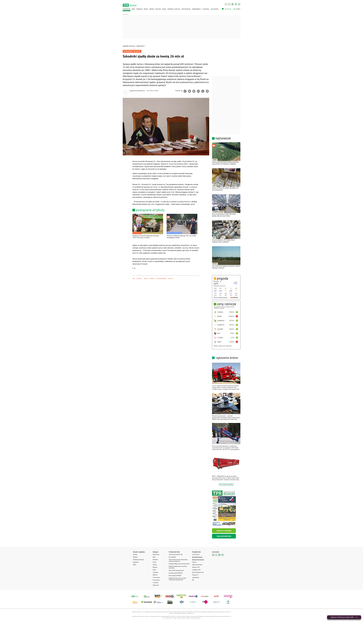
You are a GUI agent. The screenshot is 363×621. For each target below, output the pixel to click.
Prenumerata (196, 9)
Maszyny (158, 9)
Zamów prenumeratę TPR (175, 554)
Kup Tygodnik (172, 557)
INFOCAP (177, 9)
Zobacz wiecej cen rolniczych (223, 346)
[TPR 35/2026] (224, 508)
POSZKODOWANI (161, 278)
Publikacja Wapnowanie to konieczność (179, 564)
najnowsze (223, 138)
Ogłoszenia (214, 9)
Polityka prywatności (138, 559)
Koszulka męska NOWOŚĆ (176, 573)
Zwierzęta (170, 9)
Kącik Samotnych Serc (198, 572)
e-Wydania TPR (196, 570)
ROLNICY (139, 278)
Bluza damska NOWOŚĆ (175, 575)
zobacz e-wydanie (223, 530)
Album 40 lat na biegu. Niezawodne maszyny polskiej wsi (178, 560)
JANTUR (170, 278)
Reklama (135, 557)
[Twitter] (236, 4)
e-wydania (205, 9)
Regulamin (136, 562)
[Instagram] (229, 4)
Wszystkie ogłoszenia (226, 484)
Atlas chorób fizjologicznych (176, 570)
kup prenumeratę (224, 536)
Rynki (133, 9)
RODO (134, 565)
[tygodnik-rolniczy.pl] (130, 4)
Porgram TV (195, 575)
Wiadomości (127, 9)
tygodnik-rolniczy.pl (129, 46)
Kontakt (135, 554)
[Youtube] (232, 4)
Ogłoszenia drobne (197, 565)
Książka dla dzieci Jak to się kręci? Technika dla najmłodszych (177, 579)
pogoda (222, 278)
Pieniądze (139, 9)
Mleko (164, 9)
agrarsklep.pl (195, 577)
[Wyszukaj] (237, 9)
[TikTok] (239, 4)
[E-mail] (198, 91)
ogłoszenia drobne (227, 357)
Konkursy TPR (195, 567)
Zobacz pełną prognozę (220, 297)
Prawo (146, 9)
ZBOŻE (146, 278)
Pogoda (194, 562)
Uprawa (151, 9)
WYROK (152, 278)
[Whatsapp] (202, 91)
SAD (133, 278)
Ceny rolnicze (185, 9)
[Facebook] (226, 4)
